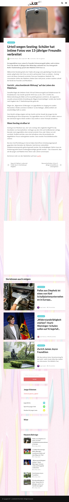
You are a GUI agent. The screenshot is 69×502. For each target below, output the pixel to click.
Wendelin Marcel (14, 58)
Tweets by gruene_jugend (31, 393)
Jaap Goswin (43, 307)
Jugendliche (11, 42)
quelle (39, 156)
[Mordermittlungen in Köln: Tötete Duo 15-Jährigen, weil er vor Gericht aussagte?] (27, 482)
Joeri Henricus (43, 336)
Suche (34, 379)
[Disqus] (34, 196)
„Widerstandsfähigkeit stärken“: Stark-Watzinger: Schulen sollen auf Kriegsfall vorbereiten (38, 464)
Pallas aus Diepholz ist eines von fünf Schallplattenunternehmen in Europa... (50, 295)
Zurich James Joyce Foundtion (47, 350)
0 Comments (32, 58)
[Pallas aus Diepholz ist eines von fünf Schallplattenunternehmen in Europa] (19, 296)
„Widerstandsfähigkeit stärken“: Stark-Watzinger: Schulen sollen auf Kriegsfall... (49, 324)
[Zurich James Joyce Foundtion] (19, 355)
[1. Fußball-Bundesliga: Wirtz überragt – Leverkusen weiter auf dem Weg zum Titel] (27, 451)
